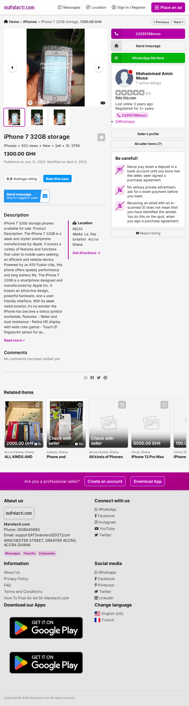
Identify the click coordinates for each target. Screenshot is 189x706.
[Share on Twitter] (99, 378)
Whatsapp (126, 121)
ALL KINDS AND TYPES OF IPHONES (22, 457)
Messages (71, 7)
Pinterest (105, 585)
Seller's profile (148, 134)
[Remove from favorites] (101, 137)
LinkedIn (105, 598)
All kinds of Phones (106, 457)
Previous (162, 22)
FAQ (7, 585)
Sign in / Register (131, 7)
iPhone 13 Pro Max (147, 457)
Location (98, 7)
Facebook (106, 516)
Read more (13, 340)
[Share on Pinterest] (105, 378)
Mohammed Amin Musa (154, 76)
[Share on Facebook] (92, 378)
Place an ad (170, 7)
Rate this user (57, 179)
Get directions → (86, 253)
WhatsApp (107, 509)
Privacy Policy (16, 579)
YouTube (107, 528)
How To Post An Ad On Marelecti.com (36, 598)
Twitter (104, 535)
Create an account (105, 481)
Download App (148, 481)
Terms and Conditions (23, 591)
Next (178, 22)
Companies (47, 553)
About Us (12, 572)
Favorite (29, 553)
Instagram (107, 522)
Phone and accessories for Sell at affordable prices (64, 457)
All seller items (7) (148, 144)
